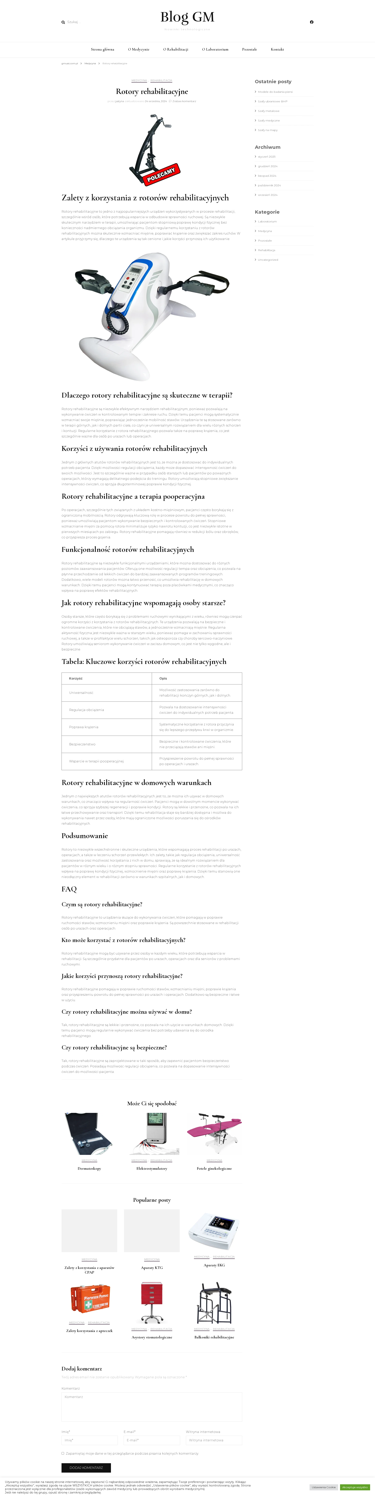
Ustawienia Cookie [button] (324, 1487)
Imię (66, 1432)
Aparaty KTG (152, 1267)
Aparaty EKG (214, 1265)
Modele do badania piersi (275, 92)
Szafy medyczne (269, 120)
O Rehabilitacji (175, 49)
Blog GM (187, 17)
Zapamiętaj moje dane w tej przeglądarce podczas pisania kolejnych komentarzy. (132, 1453)
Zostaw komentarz (184, 101)
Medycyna (139, 80)
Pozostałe (249, 49)
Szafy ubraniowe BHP (273, 101)
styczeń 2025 (266, 156)
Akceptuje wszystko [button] (355, 1487)
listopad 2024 (267, 176)
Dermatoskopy (89, 1168)
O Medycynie (138, 49)
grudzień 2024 (268, 166)
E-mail (130, 1432)
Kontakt (277, 49)
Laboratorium (267, 221)
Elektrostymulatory (152, 1168)
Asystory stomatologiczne (152, 1337)
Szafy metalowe (268, 111)
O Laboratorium (215, 49)
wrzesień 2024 (268, 195)
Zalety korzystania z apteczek (89, 1330)
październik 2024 (269, 185)
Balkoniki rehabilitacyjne (214, 1337)
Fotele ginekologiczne (214, 1168)
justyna (119, 101)
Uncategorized (268, 259)
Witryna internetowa (203, 1432)
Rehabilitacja (161, 80)
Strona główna (102, 49)
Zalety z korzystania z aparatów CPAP (89, 1270)
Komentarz (71, 1388)
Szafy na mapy (268, 130)
